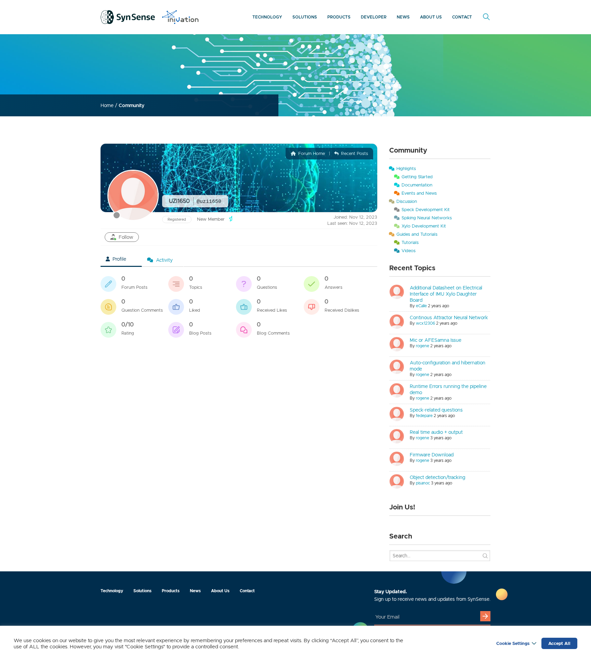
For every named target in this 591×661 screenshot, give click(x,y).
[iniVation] (180, 17)
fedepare (424, 415)
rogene (422, 345)
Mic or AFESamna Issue (435, 340)
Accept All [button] (559, 643)
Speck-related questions (436, 410)
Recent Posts (354, 153)
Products (339, 17)
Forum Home (311, 153)
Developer (373, 17)
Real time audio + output (436, 432)
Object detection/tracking (437, 477)
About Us (431, 17)
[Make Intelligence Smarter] (128, 17)
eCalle (421, 305)
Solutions (304, 17)
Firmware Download (432, 455)
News (403, 17)
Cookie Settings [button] (512, 643)
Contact (462, 17)
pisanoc (423, 482)
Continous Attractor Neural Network (449, 317)
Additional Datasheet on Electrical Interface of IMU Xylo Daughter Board (446, 294)
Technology (267, 17)
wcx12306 (425, 323)
